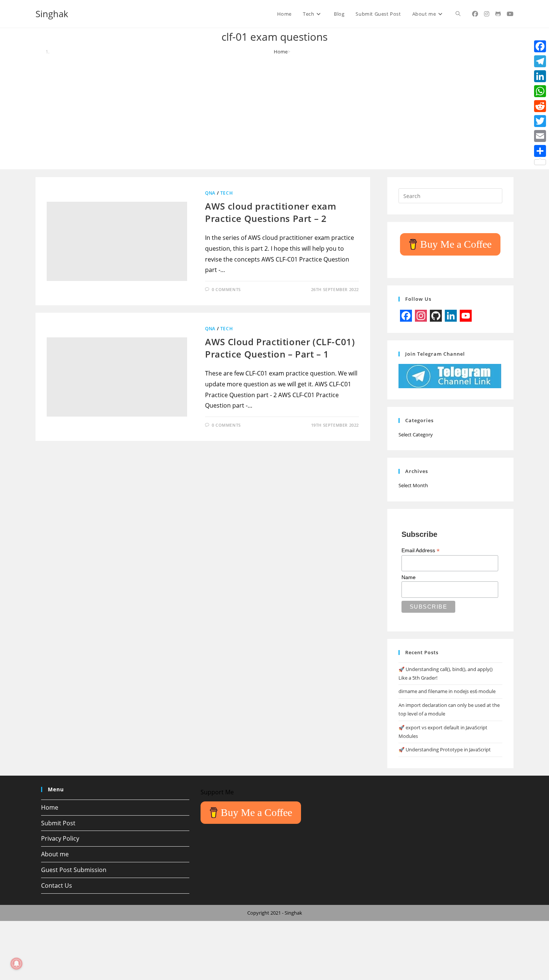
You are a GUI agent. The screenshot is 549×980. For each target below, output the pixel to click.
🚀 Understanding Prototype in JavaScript (444, 749)
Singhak (51, 13)
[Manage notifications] (16, 964)
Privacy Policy (60, 838)
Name (408, 577)
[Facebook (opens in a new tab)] (475, 14)
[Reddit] (540, 106)
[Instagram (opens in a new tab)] (486, 14)
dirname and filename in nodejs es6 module (447, 691)
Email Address (420, 550)
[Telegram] (540, 61)
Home (49, 807)
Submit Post (58, 823)
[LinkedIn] (540, 76)
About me (55, 854)
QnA (210, 193)
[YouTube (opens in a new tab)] (510, 14)
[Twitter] (540, 121)
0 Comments (226, 289)
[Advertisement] (274, 111)
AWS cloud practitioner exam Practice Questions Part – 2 (270, 212)
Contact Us (56, 885)
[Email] (540, 136)
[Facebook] (540, 46)
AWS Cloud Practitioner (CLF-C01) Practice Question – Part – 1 (280, 348)
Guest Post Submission (73, 870)
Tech (226, 193)
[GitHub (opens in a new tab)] (498, 14)
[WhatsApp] (540, 91)
